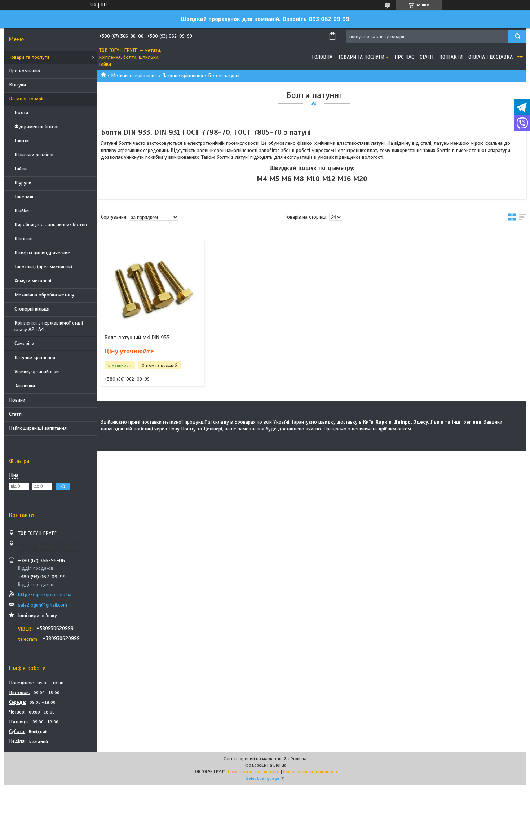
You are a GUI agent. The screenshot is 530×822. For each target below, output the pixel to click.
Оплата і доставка (490, 57)
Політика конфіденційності (310, 771)
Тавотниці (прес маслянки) (43, 267)
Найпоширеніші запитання (38, 428)
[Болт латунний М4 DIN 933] (152, 285)
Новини (17, 400)
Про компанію (24, 71)
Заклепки (24, 386)
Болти (21, 113)
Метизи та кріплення (134, 75)
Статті (15, 414)
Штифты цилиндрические (42, 253)
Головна (322, 57)
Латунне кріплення (34, 357)
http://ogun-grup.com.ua (44, 594)
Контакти (451, 57)
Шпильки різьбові (33, 155)
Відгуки (17, 85)
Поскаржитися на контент (254, 771)
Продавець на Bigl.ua (265, 765)
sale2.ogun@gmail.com (42, 605)
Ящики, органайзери (36, 371)
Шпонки (23, 239)
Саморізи (24, 343)
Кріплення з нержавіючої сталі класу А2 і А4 (48, 326)
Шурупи (22, 183)
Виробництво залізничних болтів (50, 225)
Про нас (404, 57)
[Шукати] (517, 36)
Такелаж (24, 197)
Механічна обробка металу (44, 295)
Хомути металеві (32, 281)
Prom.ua (298, 758)
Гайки (20, 169)
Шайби (21, 210)
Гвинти (21, 141)
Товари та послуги (29, 57)
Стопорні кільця (31, 309)
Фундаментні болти (36, 127)
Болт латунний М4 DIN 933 (137, 337)
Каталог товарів (27, 99)
